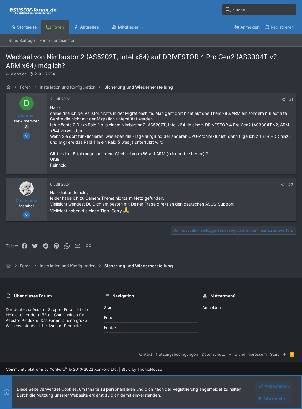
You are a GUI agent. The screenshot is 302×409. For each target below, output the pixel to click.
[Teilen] (283, 99)
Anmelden (211, 307)
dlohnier (18, 74)
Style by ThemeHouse (142, 369)
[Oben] (284, 354)
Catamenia (26, 200)
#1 (291, 99)
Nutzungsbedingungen (177, 354)
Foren (109, 317)
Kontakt (111, 327)
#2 (290, 184)
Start (108, 307)
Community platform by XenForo (62, 369)
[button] (103, 27)
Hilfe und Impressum (248, 354)
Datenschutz (213, 354)
